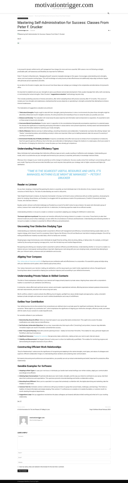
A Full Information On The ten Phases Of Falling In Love (34, 409)
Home (19, 16)
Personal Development (27, 16)
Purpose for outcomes (41, 336)
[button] (108, 13)
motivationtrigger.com (23, 30)
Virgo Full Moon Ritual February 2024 (100, 409)
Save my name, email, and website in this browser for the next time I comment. (41, 466)
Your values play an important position (29, 261)
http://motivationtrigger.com (36, 420)
